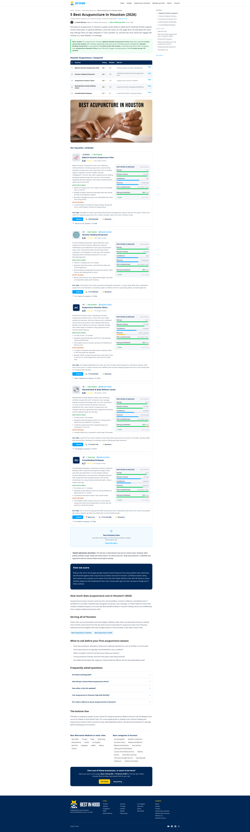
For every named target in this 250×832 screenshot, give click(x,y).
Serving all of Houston (165, 39)
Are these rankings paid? (82, 675)
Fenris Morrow (81, 22)
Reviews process (159, 3)
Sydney (101, 745)
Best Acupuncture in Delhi (103, 633)
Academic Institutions (135, 739)
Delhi (104, 811)
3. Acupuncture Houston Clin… (168, 19)
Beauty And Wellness (135, 742)
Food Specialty (140, 758)
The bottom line (163, 50)
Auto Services (136, 745)
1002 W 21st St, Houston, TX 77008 (84, 223)
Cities (122, 3)
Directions (106, 219)
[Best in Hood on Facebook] (172, 826)
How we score (162, 31)
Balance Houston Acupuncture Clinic (87, 68)
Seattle (93, 745)
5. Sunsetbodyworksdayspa (166, 25)
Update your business (162, 813)
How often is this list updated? (84, 688)
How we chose (122, 19)
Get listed (104, 781)
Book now (90, 517)
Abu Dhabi (75, 739)
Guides (129, 3)
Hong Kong (101, 739)
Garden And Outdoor (131, 761)
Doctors (116, 755)
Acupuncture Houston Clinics (84, 80)
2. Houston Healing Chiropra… (167, 16)
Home (72, 10)
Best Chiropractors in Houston (81, 633)
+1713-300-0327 (92, 292)
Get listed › (159, 55)
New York (75, 745)
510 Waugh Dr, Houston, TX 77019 (84, 449)
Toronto (74, 748)
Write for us (159, 816)
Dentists (140, 752)
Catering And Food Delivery (123, 748)
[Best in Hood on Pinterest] (175, 826)
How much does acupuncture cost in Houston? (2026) (167, 35)
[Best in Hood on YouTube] (168, 826)
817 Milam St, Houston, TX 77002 (84, 521)
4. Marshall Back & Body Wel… (167, 22)
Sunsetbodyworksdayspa (83, 93)
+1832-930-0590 (92, 219)
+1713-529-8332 (92, 374)
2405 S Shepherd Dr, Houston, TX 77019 (86, 378)
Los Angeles (96, 742)
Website (78, 219)
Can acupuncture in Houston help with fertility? (91, 695)
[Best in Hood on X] (179, 826)
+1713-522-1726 (92, 444)
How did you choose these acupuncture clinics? (90, 681)
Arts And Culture (119, 742)
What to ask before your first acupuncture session (167, 43)
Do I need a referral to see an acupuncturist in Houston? (94, 702)
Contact (177, 3)
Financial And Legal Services (123, 758)
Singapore (84, 745)
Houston (78, 10)
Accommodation (119, 739)
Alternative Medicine (89, 10)
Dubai (92, 739)
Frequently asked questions (167, 47)
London (86, 742)
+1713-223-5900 (105, 517)
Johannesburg (76, 742)
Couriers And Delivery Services (124, 752)
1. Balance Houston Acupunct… (168, 13)
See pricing (117, 782)
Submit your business (142, 3)
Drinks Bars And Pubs (129, 755)
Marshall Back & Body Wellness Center (85, 87)
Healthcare (117, 761)
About (169, 3)
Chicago (84, 739)
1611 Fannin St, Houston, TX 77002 (84, 296)
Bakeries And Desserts (121, 745)
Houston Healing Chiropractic (85, 74)
